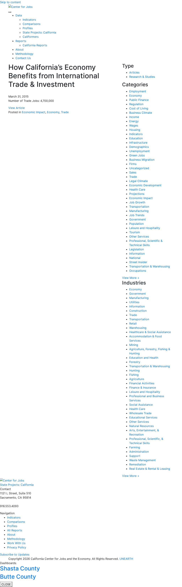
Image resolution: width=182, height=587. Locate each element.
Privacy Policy (16, 547)
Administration (139, 451)
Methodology (24, 54)
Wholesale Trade (140, 413)
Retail (133, 323)
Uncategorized (139, 168)
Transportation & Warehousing (149, 266)
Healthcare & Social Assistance (150, 332)
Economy (53, 112)
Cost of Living (138, 108)
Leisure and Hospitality (144, 228)
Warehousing (137, 328)
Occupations (137, 270)
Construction (138, 310)
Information (137, 253)
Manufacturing (139, 211)
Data (18, 15)
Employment (137, 91)
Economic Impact (33, 112)
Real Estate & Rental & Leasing (149, 468)
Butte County (18, 576)
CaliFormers (31, 36)
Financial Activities (141, 383)
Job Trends (136, 215)
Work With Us (16, 543)
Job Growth (137, 202)
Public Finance (139, 100)
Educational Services (143, 417)
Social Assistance (141, 404)
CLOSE (6, 584)
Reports (20, 41)
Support (134, 456)
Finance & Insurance (142, 387)
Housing (134, 129)
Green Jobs (137, 155)
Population (136, 223)
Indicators (29, 19)
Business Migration (141, 159)
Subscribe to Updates (14, 554)
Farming (134, 447)
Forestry (134, 362)
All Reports (14, 530)
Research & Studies (142, 76)
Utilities (134, 302)
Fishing (134, 375)
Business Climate (140, 112)
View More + (130, 278)
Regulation (136, 104)
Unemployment (139, 151)
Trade (65, 112)
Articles (134, 72)
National (134, 258)
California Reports (35, 45)
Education (136, 138)
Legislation (136, 249)
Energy (134, 121)
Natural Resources (141, 426)
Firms (132, 164)
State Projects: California (39, 32)
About (19, 49)
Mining (133, 345)
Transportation (139, 206)
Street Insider (138, 262)
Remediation (137, 464)
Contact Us (23, 58)
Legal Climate (138, 181)
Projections (136, 194)
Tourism (134, 232)
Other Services (139, 236)
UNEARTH (126, 558)
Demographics (139, 147)
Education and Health (143, 357)
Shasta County (20, 568)
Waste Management (142, 460)
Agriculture (136, 379)
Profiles (28, 28)
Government (137, 219)
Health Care (137, 189)
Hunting (134, 370)
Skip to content (10, 2)
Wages (133, 125)
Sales (132, 172)
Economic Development (145, 185)
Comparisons (31, 24)
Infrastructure (138, 142)
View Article (16, 108)
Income (134, 117)
